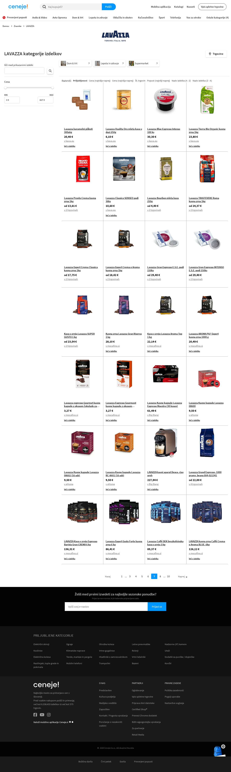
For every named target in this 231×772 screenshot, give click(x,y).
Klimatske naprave (75, 650)
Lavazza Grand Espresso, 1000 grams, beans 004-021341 (205, 474)
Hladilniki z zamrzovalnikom (113, 656)
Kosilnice (37, 650)
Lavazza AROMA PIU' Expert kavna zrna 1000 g (204, 335)
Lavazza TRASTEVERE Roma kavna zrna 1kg (204, 199)
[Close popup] (223, 746)
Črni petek (106, 761)
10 (168, 576)
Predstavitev (105, 690)
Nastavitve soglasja (174, 703)
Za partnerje (138, 728)
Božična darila (85, 761)
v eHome (193, 415)
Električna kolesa (42, 656)
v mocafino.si (113, 345)
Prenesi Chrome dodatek (144, 715)
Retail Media (138, 734)
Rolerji (135, 650)
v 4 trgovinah (196, 484)
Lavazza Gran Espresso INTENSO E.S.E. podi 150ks (206, 269)
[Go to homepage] (18, 6)
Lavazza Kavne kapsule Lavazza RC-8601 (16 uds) (123, 474)
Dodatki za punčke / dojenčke (179, 656)
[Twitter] (42, 715)
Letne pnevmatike (141, 644)
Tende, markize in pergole (79, 656)
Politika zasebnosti (174, 690)
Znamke (18, 26)
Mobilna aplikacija (161, 6)
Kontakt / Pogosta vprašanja (113, 715)
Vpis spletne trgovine (212, 6)
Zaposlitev (104, 709)
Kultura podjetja (107, 696)
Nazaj (107, 576)
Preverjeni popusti (143, 761)
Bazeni (135, 663)
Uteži (167, 650)
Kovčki (168, 663)
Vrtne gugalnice (107, 650)
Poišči (108, 6)
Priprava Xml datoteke (143, 703)
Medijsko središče (108, 703)
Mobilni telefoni (74, 663)
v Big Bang (153, 415)
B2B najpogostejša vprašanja (146, 722)
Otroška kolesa (106, 644)
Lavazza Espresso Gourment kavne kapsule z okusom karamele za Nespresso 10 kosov (123, 406)
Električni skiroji (41, 644)
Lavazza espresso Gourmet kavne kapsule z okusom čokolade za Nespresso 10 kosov (82, 406)
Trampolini (104, 663)
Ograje (69, 644)
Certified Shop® (139, 709)
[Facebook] (35, 715)
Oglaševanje (138, 690)
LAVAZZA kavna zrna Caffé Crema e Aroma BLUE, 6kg (207, 543)
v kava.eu (69, 140)
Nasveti (191, 6)
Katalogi (178, 6)
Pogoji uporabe (172, 696)
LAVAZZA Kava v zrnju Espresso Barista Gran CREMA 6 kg (80, 543)
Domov (6, 26)
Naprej (181, 576)
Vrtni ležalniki (138, 656)
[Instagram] (49, 715)
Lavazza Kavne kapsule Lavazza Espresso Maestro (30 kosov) (164, 404)
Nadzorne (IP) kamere (176, 644)
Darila (123, 761)
